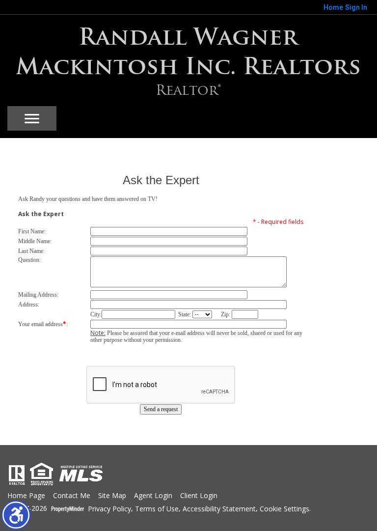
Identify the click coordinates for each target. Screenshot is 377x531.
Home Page (26, 496)
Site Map (112, 496)
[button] (15, 515)
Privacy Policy (109, 509)
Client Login (198, 496)
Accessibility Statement (219, 509)
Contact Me (71, 496)
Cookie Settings (284, 509)
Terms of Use (157, 509)
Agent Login (153, 496)
